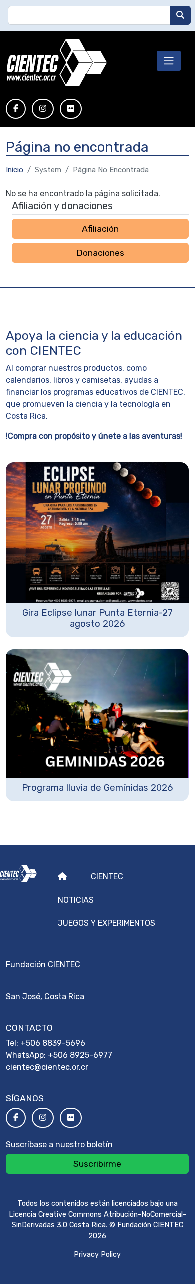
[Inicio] (57, 63)
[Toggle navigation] (169, 61)
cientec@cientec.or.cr (47, 1067)
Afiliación (100, 229)
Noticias (76, 900)
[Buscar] (180, 15)
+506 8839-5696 (53, 1043)
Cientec (107, 876)
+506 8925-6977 (80, 1055)
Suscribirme (98, 1164)
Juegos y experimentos (107, 923)
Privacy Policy (97, 1254)
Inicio (15, 169)
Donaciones (100, 253)
